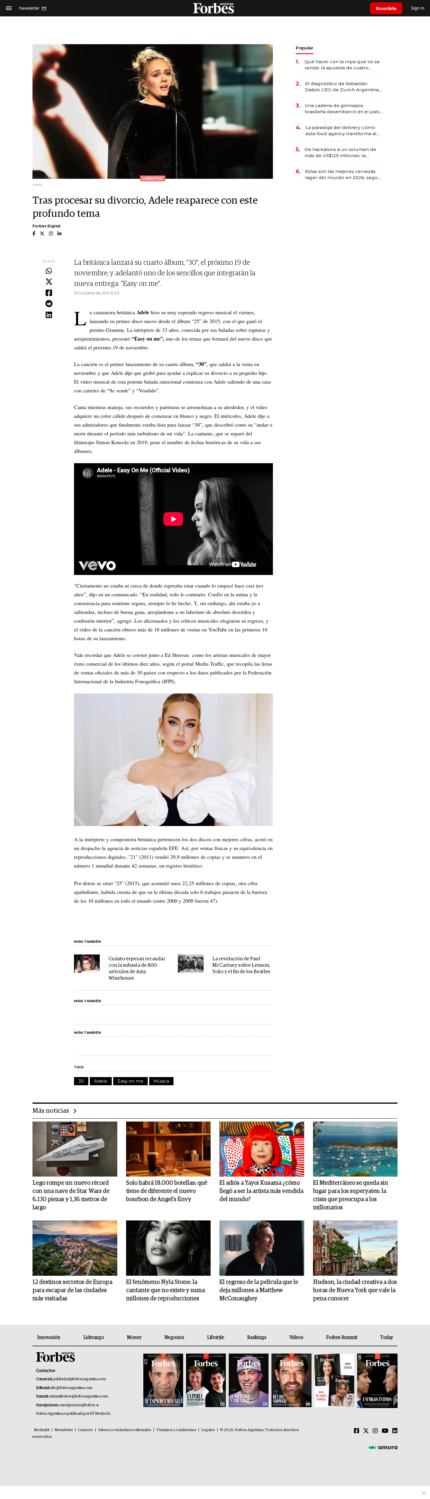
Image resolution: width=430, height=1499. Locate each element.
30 (81, 1081)
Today (386, 1337)
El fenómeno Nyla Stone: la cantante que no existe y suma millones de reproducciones (165, 1290)
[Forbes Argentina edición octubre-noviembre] (334, 1381)
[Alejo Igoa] (248, 1381)
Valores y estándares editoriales (124, 1430)
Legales (208, 1430)
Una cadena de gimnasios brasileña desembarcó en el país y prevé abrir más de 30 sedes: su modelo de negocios (344, 109)
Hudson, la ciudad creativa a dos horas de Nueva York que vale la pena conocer (355, 1290)
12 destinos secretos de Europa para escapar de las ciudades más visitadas (72, 1290)
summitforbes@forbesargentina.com (78, 1396)
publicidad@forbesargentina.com (79, 1379)
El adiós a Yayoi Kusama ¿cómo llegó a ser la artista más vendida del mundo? (261, 1191)
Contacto (85, 1430)
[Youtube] (385, 1431)
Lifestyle (215, 1337)
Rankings (256, 1337)
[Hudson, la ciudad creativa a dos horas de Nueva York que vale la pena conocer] (355, 1247)
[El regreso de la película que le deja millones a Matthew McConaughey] (261, 1247)
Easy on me (130, 1081)
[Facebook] (48, 293)
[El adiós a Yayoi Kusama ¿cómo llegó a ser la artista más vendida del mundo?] (261, 1149)
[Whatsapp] (48, 271)
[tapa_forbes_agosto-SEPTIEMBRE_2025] (377, 1381)
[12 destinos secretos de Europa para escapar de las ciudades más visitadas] (74, 1247)
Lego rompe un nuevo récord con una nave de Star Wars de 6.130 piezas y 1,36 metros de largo (70, 1195)
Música (161, 1081)
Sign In (417, 8)
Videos (296, 1337)
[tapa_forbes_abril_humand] (206, 1381)
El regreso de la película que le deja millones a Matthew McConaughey (258, 1290)
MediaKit (41, 1430)
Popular (304, 48)
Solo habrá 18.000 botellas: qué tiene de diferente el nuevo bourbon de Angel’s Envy (166, 1191)
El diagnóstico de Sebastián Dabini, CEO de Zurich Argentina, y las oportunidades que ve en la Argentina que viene (344, 87)
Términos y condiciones (176, 1430)
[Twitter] (48, 282)
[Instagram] (375, 1431)
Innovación (48, 1337)
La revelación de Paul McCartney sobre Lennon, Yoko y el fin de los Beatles (241, 965)
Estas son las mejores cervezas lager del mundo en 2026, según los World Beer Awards (343, 175)
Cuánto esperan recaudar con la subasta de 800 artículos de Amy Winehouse (137, 969)
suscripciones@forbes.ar (79, 1405)
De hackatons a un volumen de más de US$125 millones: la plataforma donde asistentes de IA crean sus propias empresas (344, 153)
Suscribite (386, 8)
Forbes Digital (46, 226)
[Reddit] (48, 304)
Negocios (174, 1337)
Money (134, 1337)
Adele (100, 1081)
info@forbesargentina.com (71, 1388)
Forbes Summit (341, 1337)
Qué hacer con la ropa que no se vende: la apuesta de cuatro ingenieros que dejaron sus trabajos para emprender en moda (342, 65)
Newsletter (63, 1430)
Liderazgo (93, 1337)
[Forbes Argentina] (215, 8)
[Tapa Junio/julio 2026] (163, 1381)
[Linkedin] (48, 315)
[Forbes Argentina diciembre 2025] (291, 1381)
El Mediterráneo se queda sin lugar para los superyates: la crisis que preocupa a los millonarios (350, 1195)
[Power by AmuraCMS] (383, 1447)
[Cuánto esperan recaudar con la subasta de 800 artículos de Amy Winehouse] (87, 963)
